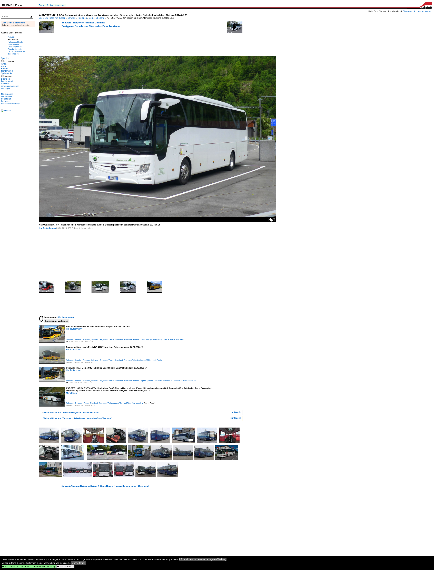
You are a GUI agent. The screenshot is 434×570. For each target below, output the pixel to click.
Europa (4, 68)
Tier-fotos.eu (13, 54)
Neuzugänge (7, 94)
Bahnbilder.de (13, 37)
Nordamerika (7, 71)
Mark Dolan (71, 393)
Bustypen (5, 79)
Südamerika (6, 73)
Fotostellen (6, 99)
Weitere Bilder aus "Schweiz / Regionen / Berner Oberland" (71, 412)
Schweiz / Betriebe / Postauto (78, 339)
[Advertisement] (100, 41)
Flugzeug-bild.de (15, 47)
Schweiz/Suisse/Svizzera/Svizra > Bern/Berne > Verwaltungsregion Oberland (105, 486)
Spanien (5, 58)
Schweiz (71, 18)
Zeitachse (5, 101)
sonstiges (5, 88)
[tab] (140, 412)
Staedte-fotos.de (15, 49)
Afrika (3, 64)
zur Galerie (236, 412)
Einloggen (407, 11)
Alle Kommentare (65, 317)
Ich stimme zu (65, 566)
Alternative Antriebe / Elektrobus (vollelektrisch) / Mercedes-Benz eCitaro (153, 339)
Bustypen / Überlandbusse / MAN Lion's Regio (143, 360)
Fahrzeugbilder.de (15, 42)
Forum (42, 5)
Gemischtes (6, 96)
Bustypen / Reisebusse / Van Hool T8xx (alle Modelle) (121, 403)
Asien (3, 66)
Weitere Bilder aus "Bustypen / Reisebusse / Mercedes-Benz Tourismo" (77, 418)
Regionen (82, 18)
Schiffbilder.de (13, 44)
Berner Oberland (96, 18)
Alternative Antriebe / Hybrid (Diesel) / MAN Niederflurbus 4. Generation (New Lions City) (160, 380)
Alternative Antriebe (10, 86)
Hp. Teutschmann (47, 228)
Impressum (60, 5)
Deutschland (7, 81)
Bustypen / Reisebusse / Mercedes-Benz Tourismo (91, 26)
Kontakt (49, 5)
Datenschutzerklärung (10, 104)
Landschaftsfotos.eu (16, 51)
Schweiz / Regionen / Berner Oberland (83, 22)
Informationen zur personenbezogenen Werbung (202, 559)
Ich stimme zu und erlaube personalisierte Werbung (28, 566)
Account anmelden (422, 11)
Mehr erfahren (78, 563)
